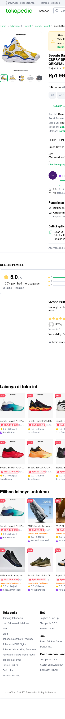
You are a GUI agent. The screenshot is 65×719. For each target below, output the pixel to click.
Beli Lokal (8, 670)
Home (3, 26)
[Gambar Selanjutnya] (39, 78)
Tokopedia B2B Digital (15, 644)
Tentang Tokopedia (50, 3)
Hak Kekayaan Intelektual (16, 623)
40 (52, 95)
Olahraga (15, 26)
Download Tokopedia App (21, 3)
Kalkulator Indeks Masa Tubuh (19, 654)
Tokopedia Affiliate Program (18, 639)
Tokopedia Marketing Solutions (19, 649)
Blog (5, 633)
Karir (5, 628)
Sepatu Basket (42, 26)
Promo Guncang (11, 675)
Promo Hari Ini (10, 665)
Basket (27, 26)
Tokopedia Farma (12, 659)
